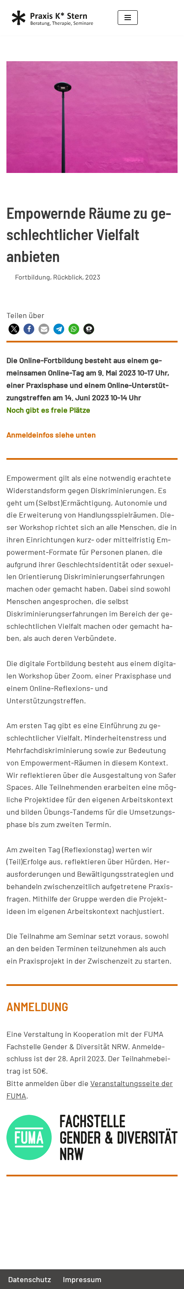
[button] (14, 329)
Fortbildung (32, 277)
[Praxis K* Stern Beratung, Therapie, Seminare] (55, 18)
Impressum (82, 1279)
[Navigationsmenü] (128, 17)
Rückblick (67, 277)
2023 (92, 277)
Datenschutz (29, 1279)
